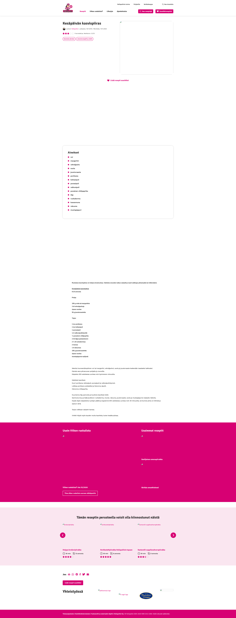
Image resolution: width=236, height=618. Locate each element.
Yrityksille (137, 4)
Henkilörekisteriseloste (82, 614)
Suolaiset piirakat (69, 39)
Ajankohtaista (122, 11)
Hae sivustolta (168, 4)
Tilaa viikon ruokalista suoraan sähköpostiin (80, 493)
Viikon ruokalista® (96, 11)
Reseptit (83, 11)
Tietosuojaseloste (68, 614)
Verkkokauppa (148, 4)
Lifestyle (110, 11)
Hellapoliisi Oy (119, 614)
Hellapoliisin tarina (123, 4)
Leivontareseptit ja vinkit (84, 39)
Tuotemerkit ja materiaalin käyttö (102, 614)
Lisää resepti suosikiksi (73, 583)
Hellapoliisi (74, 29)
